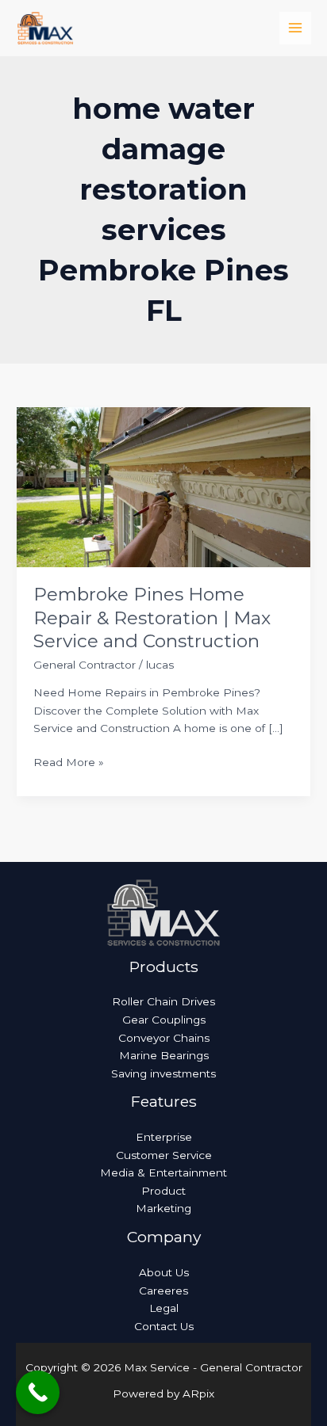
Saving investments (163, 1073)
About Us (164, 1272)
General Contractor (84, 664)
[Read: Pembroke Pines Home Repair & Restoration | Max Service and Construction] (163, 485)
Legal (164, 1308)
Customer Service (164, 1155)
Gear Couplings (164, 1019)
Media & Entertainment (163, 1172)
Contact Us (164, 1326)
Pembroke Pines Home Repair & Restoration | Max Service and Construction (152, 617)
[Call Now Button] (38, 1392)
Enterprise (164, 1137)
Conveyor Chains (164, 1037)
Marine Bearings (164, 1055)
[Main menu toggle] (295, 28)
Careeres (163, 1290)
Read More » (68, 760)
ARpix (198, 1393)
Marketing (163, 1208)
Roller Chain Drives (163, 1001)
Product (163, 1190)
